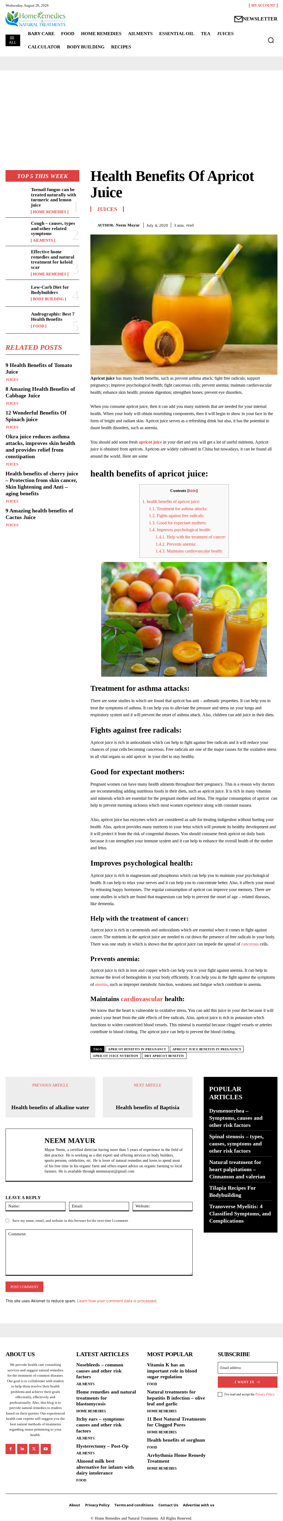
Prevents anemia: (176, 544)
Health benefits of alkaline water (50, 1181)
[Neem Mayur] (94, 225)
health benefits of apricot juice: (171, 501)
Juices (12, 379)
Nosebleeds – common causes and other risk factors (99, 1444)
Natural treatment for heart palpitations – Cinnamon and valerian (237, 1169)
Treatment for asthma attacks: (178, 508)
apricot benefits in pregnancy (137, 1049)
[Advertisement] (141, 112)
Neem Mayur (128, 225)
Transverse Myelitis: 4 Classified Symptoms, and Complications (240, 1213)
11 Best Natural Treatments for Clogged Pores (176, 1495)
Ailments (43, 241)
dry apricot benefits (164, 1056)
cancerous (250, 944)
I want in (244, 1455)
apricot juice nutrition (115, 1056)
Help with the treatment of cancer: (191, 537)
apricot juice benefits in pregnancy (207, 1049)
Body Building (48, 299)
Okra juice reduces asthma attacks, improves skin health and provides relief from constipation (40, 446)
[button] (270, 40)
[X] (246, 224)
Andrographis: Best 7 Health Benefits (53, 316)
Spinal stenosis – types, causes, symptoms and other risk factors (236, 1143)
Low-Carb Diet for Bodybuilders (50, 290)
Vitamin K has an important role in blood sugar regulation (172, 1444)
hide (192, 490)
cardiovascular (142, 998)
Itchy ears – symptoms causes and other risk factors (100, 1498)
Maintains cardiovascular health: (189, 551)
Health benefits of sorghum (176, 1513)
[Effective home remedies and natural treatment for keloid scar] (17, 259)
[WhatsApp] (271, 224)
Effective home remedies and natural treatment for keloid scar (52, 259)
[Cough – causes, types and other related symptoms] (17, 231)
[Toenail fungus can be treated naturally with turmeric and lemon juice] (17, 197)
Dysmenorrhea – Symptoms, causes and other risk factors (236, 1118)
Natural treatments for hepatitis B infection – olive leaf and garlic (176, 1471)
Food (38, 326)
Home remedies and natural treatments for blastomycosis (106, 1471)
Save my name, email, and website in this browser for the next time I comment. (70, 1294)
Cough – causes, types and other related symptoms (53, 228)
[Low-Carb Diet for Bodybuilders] (17, 293)
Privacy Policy (264, 1468)
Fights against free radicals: (176, 515)
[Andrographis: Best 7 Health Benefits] (17, 320)
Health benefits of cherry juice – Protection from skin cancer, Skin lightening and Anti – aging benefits (42, 483)
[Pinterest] (259, 224)
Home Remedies (49, 212)
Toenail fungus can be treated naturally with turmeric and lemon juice (53, 197)
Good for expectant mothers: (177, 522)
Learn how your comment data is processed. (117, 1374)
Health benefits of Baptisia (147, 1144)
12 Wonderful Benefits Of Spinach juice (36, 416)
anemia (101, 984)
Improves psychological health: (180, 529)
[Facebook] (233, 224)
